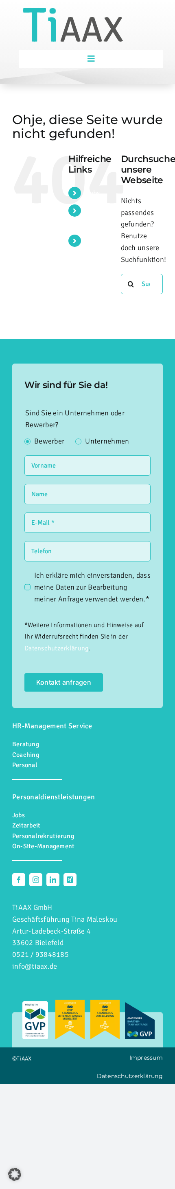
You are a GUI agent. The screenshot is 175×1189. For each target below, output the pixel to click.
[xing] (70, 879)
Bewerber (49, 441)
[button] (14, 1174)
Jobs (93, 193)
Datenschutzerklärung (56, 648)
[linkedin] (52, 879)
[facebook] (18, 879)
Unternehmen (107, 441)
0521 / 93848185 (40, 954)
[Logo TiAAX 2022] (73, 11)
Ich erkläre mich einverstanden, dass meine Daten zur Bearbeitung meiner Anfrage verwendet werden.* (92, 587)
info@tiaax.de (34, 966)
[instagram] (35, 879)
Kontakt (99, 240)
